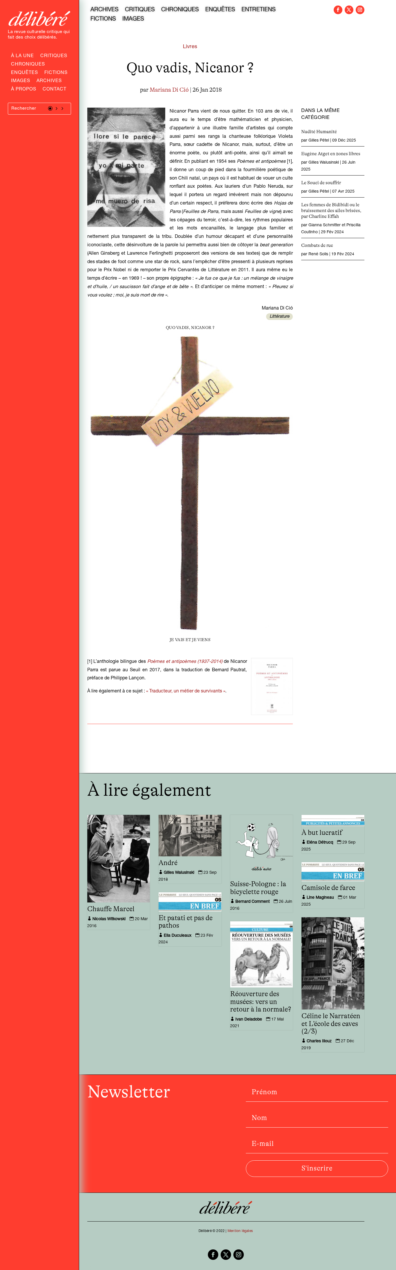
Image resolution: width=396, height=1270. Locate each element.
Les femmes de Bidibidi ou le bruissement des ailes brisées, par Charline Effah (331, 210)
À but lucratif (321, 832)
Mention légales (240, 1231)
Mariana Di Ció (169, 90)
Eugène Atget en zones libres (330, 153)
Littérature (279, 316)
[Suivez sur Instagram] (360, 10)
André (168, 863)
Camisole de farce (328, 887)
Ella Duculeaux (177, 936)
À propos (23, 90)
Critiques (53, 57)
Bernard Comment (252, 902)
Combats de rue (317, 245)
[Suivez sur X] (349, 10)
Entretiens (258, 10)
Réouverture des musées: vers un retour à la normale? (260, 1002)
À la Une (22, 57)
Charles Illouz (319, 1041)
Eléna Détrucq (320, 843)
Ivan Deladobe (248, 1020)
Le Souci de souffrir (321, 182)
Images (20, 81)
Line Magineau (320, 898)
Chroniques (28, 65)
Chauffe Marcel (111, 909)
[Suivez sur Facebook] (338, 10)
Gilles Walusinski (323, 163)
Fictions (56, 73)
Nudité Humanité (319, 131)
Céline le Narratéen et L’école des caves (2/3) (330, 1024)
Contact (54, 90)
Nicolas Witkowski (109, 919)
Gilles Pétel (318, 141)
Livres (190, 47)
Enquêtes (24, 73)
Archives (49, 81)
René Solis (318, 254)
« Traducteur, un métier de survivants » (185, 691)
